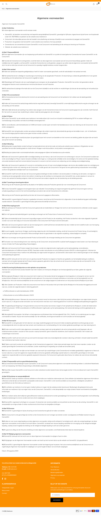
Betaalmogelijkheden (56, 472)
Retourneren (6, 490)
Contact (4, 493)
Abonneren (57, 500)
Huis (3, 8)
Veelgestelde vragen (8, 487)
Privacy (52, 478)
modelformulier (84, 225)
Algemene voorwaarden (57, 475)
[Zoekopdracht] (6, 4)
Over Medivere (54, 467)
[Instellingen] (93, 4)
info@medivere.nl (12, 469)
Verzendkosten (54, 469)
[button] (97, 4)
